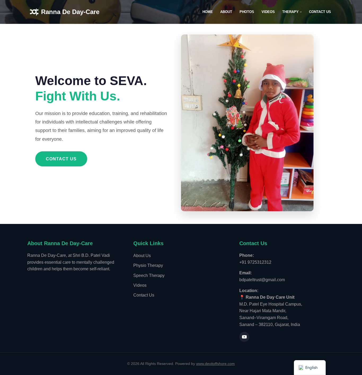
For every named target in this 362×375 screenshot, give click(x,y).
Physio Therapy (148, 265)
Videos (268, 12)
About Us (142, 255)
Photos (247, 12)
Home (207, 12)
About (226, 12)
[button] (301, 12)
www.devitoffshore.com (215, 363)
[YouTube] (244, 337)
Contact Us (320, 12)
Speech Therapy (149, 275)
